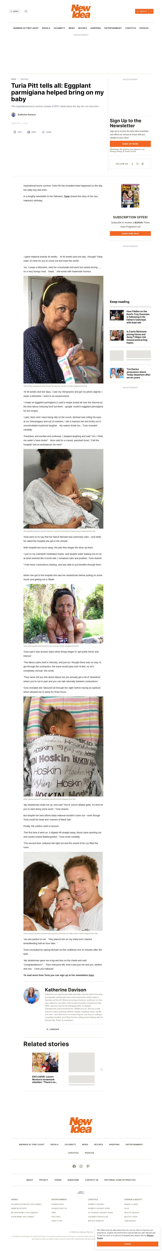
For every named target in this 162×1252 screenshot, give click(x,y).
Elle (126, 1208)
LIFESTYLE (130, 28)
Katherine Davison (27, 115)
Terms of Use (130, 151)
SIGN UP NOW (130, 144)
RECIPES (82, 28)
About (29, 1180)
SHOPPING (95, 28)
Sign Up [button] (143, 11)
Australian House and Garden (26, 1204)
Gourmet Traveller (98, 1217)
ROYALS (46, 28)
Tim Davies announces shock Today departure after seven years (138, 373)
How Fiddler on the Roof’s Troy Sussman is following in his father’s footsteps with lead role (138, 317)
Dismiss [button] (127, 1244)
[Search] (26, 11)
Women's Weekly (96, 1204)
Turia (67, 196)
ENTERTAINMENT (113, 28)
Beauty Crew (131, 1217)
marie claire (131, 1204)
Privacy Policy (116, 151)
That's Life (57, 1221)
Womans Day (58, 1204)
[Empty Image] (117, 355)
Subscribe (73, 1180)
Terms (57, 1180)
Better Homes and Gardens (24, 1213)
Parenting (24, 79)
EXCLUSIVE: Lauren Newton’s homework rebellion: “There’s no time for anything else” (44, 1079)
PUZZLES (144, 28)
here (91, 975)
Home (13, 79)
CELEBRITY (59, 28)
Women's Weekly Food (99, 1208)
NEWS (72, 28)
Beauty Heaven (131, 1213)
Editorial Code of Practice (120, 1180)
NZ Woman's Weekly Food (100, 1213)
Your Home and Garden (22, 1217)
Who (54, 1213)
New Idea (56, 1217)
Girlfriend (130, 1221)
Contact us (91, 1180)
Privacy (43, 1180)
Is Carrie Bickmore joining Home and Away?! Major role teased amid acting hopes (137, 337)
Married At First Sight (26, 28)
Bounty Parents (96, 1221)
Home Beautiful (19, 1208)
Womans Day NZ (59, 1208)
